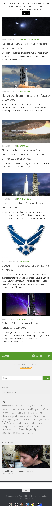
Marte (47, 419)
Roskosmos (21, 426)
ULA (21, 433)
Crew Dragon (6, 409)
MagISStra (40, 419)
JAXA (35, 416)
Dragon (35, 409)
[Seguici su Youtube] (44, 355)
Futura (22, 412)
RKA (13, 426)
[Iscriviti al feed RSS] (48, 355)
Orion (26, 422)
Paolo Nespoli (36, 422)
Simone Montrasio (30, 40)
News (13, 423)
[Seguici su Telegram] (33, 355)
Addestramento (8, 406)
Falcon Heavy (15, 413)
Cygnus (28, 409)
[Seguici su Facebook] (41, 355)
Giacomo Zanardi (26, 91)
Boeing (34, 406)
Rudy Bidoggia (24, 199)
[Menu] (49, 486)
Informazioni (35, 9)
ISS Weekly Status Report (25, 416)
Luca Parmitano (26, 419)
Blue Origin (28, 406)
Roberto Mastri (24, 146)
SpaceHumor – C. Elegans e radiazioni (18, 471)
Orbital (19, 422)
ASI (22, 405)
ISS (32, 412)
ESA (42, 409)
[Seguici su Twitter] (37, 355)
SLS (16, 429)
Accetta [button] (26, 13)
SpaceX (15, 433)
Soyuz (29, 429)
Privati (45, 423)
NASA (6, 422)
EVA (47, 409)
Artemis (17, 406)
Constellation (46, 406)
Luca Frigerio (25, 261)
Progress (7, 426)
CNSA (39, 405)
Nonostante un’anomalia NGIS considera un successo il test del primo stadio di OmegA (23, 154)
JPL (39, 416)
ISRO (27, 413)
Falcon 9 (6, 412)
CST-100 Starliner (17, 409)
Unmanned (28, 433)
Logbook (15, 419)
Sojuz (22, 429)
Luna (34, 419)
